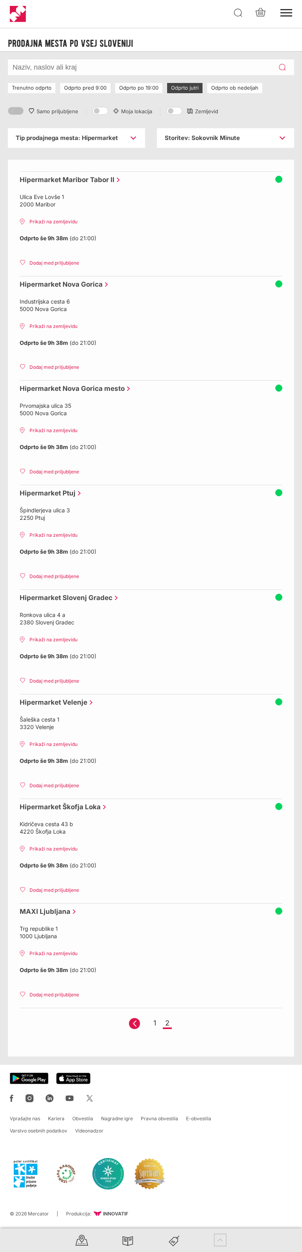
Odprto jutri (185, 88)
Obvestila (82, 1118)
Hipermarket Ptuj (46, 493)
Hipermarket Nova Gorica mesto (70, 388)
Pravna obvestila (159, 1118)
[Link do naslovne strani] (18, 14)
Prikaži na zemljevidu (53, 222)
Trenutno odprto (32, 88)
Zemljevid (206, 111)
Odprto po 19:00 (138, 88)
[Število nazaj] (134, 1023)
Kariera (56, 1118)
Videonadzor (89, 1131)
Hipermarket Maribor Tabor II (65, 180)
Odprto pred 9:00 (85, 88)
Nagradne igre (117, 1118)
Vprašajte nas (25, 1118)
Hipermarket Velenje (51, 702)
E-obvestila (198, 1118)
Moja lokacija (136, 111)
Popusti (174, 1240)
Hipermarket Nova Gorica (59, 284)
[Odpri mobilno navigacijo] (286, 12)
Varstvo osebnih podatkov (38, 1131)
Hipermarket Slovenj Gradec (64, 598)
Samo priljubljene (57, 111)
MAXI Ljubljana (43, 911)
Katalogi (128, 1240)
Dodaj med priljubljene (54, 263)
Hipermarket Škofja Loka (58, 807)
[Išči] (238, 13)
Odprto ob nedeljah (234, 88)
